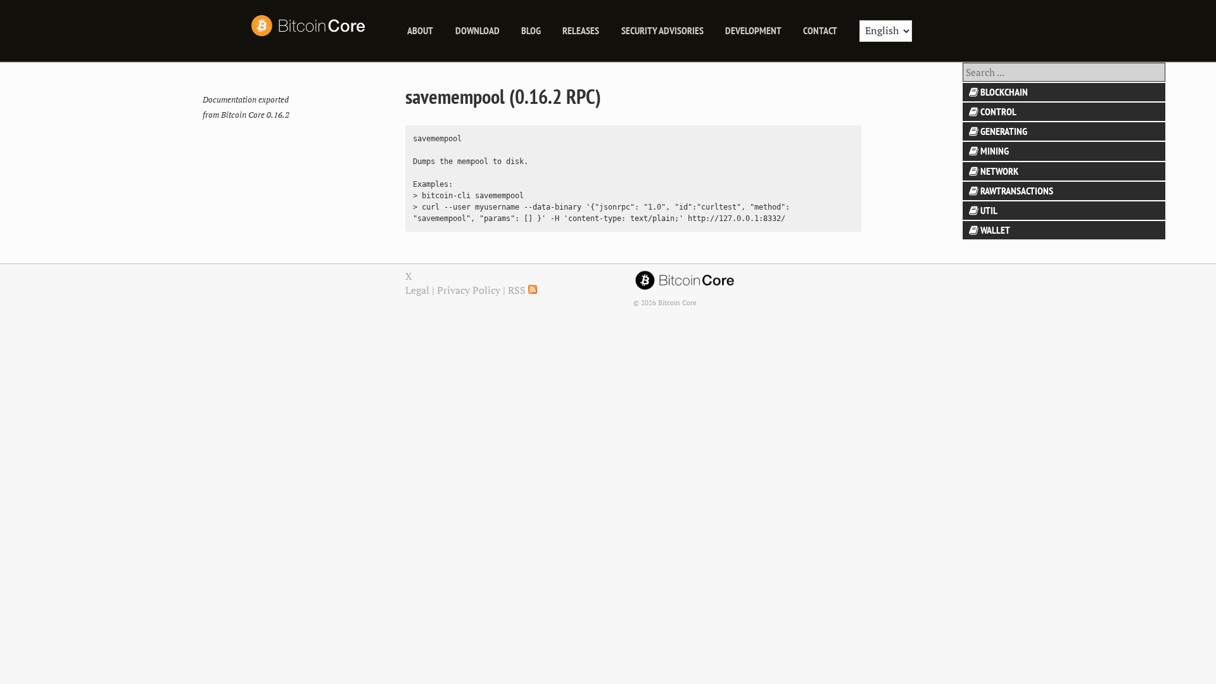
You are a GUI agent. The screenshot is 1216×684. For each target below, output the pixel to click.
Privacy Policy (468, 290)
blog (531, 30)
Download (477, 30)
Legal (417, 290)
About (420, 30)
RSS (518, 290)
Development (753, 30)
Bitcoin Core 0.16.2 (255, 115)
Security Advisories (662, 30)
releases (580, 30)
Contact (820, 30)
